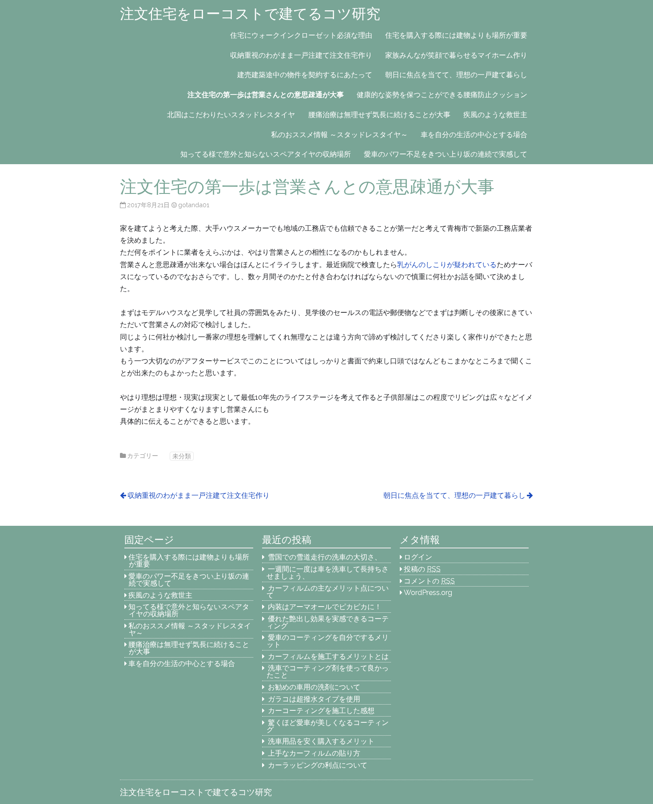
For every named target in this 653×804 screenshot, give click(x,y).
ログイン (418, 557)
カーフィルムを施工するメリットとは (328, 656)
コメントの (429, 581)
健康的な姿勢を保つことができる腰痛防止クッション (442, 95)
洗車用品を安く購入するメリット (321, 741)
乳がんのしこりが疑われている (447, 264)
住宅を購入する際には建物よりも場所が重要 (456, 35)
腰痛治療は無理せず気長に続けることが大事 (379, 114)
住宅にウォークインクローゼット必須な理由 (301, 35)
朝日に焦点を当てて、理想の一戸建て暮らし (456, 75)
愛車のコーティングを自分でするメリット (328, 641)
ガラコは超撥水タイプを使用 (314, 699)
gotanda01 (193, 205)
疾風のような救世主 (495, 114)
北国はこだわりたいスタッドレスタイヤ (231, 114)
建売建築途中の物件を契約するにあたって (304, 75)
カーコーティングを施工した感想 (321, 710)
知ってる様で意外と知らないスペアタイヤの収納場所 (265, 154)
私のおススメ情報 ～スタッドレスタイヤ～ (339, 134)
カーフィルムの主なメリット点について (328, 591)
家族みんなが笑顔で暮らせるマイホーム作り (456, 55)
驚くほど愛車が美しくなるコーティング (328, 726)
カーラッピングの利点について (317, 765)
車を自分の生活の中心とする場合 (474, 134)
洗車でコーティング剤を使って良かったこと (328, 671)
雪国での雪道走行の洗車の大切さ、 (325, 557)
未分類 (181, 456)
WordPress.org (428, 592)
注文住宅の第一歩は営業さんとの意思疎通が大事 (265, 95)
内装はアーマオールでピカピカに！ (325, 607)
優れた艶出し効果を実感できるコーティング (328, 622)
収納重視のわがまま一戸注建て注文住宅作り (301, 55)
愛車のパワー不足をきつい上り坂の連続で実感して (445, 154)
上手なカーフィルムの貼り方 (314, 753)
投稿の (422, 569)
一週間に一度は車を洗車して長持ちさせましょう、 (328, 572)
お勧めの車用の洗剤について (314, 687)
